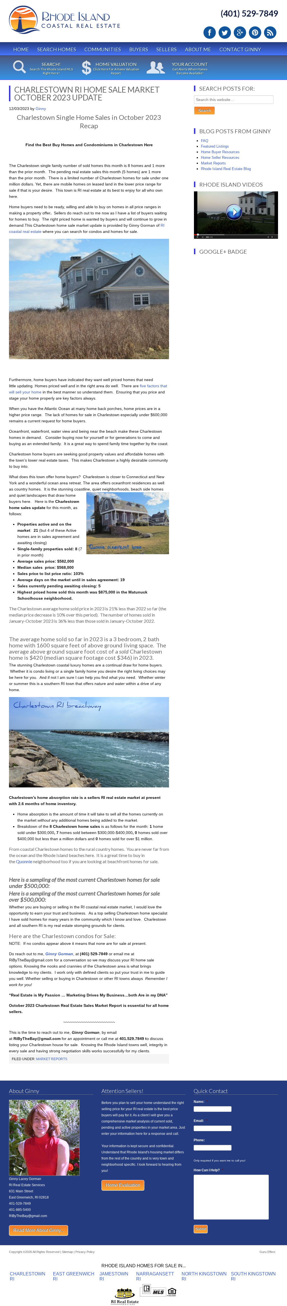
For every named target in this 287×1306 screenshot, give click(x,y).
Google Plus (240, 32)
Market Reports (51, 1059)
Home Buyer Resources (220, 152)
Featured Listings (215, 146)
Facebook (209, 32)
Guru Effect (267, 1252)
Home (21, 49)
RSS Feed (270, 32)
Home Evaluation (123, 1185)
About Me (198, 49)
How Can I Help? (208, 1170)
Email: (200, 1121)
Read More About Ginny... (38, 1230)
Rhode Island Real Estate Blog (226, 169)
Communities (102, 49)
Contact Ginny (240, 49)
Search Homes (56, 49)
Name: (201, 1102)
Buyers (138, 49)
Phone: (199, 1140)
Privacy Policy (85, 1252)
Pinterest (255, 32)
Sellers (166, 49)
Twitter (225, 32)
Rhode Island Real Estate (76, 22)
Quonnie (24, 861)
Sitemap (67, 1252)
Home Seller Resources (220, 157)
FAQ (204, 141)
